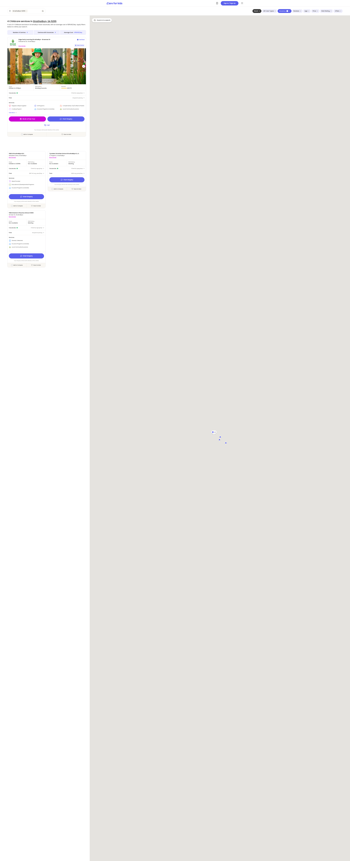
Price (314, 11)
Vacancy (283, 11)
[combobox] (26, 11)
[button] (9, 66)
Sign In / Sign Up (230, 3)
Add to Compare (28, 134)
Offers (337, 11)
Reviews (296, 11)
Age (306, 11)
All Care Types (268, 11)
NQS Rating (325, 11)
